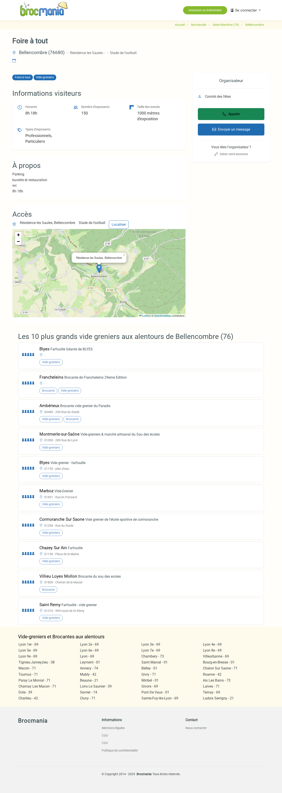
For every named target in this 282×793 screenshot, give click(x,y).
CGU (105, 735)
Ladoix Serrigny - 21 (218, 698)
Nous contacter (196, 727)
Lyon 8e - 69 (212, 650)
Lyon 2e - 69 (89, 644)
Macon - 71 (27, 668)
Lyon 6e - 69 (89, 650)
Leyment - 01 (90, 662)
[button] (245, 10)
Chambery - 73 (152, 656)
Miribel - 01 (150, 680)
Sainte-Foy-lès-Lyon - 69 (159, 698)
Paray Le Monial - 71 (34, 680)
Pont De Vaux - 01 (155, 692)
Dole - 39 (25, 692)
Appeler (234, 114)
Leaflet (146, 315)
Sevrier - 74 (88, 692)
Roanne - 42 (212, 674)
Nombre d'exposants (95, 107)
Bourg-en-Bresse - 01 (219, 662)
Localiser (119, 224)
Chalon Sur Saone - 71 (220, 668)
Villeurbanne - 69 (216, 656)
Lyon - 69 (87, 656)
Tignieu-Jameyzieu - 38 (37, 662)
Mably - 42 (88, 674)
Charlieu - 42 (28, 698)
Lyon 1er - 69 (28, 644)
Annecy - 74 (89, 668)
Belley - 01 (149, 668)
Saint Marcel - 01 (154, 662)
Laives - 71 (211, 686)
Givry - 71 (148, 674)
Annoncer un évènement (205, 10)
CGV (105, 742)
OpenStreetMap (162, 315)
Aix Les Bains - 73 (216, 680)
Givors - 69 (149, 686)
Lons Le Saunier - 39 (96, 686)
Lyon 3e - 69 (150, 644)
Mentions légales (113, 727)
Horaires (31, 107)
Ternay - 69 (211, 692)
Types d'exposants (37, 129)
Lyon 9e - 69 (28, 656)
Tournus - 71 (28, 674)
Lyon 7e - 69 (150, 650)
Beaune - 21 (89, 680)
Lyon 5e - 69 (28, 650)
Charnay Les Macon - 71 (37, 686)
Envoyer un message (234, 129)
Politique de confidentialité (120, 750)
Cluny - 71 (87, 698)
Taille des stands (148, 107)
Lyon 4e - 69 (212, 644)
